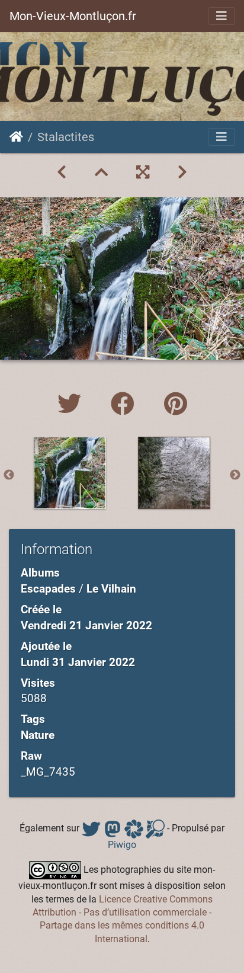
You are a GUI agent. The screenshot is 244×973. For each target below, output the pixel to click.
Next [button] (235, 475)
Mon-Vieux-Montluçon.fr (72, 16)
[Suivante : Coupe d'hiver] (182, 172)
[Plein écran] (142, 172)
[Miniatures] (101, 172)
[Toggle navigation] (221, 16)
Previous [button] (9, 475)
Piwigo (122, 844)
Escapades (48, 589)
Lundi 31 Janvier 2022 (78, 662)
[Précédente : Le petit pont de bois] (62, 172)
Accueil (16, 137)
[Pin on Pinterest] (175, 404)
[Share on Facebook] (125, 404)
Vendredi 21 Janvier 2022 (86, 625)
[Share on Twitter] (72, 404)
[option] (70, 473)
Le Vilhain (111, 589)
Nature (37, 735)
